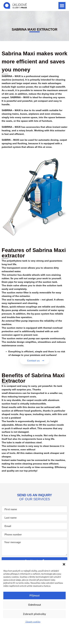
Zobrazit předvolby (34, 614)
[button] (64, 564)
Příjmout (34, 595)
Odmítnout (34, 604)
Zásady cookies (32, 621)
